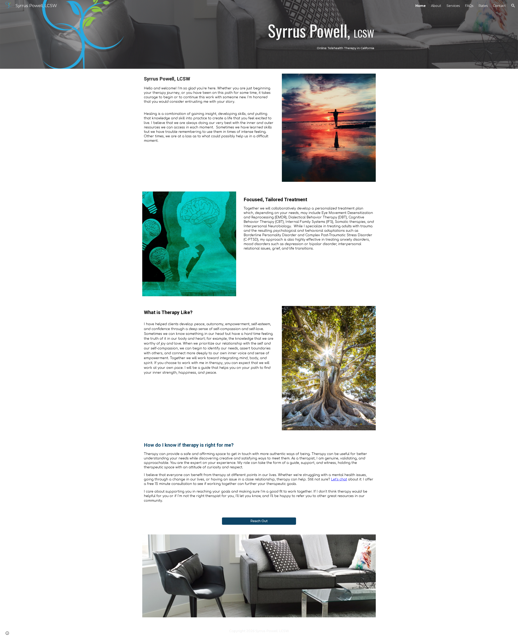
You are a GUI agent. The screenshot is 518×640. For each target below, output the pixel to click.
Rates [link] (483, 6)
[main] (289, 34)
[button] (513, 6)
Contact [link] (499, 6)
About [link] (436, 6)
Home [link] (420, 6)
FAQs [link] (469, 6)
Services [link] (453, 6)
